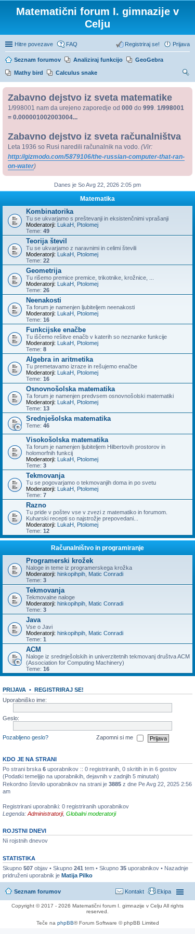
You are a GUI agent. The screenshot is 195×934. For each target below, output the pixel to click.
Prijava (14, 689)
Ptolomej (87, 225)
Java (33, 620)
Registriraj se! (59, 689)
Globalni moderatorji (91, 814)
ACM (33, 649)
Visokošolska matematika (67, 440)
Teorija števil (46, 241)
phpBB (65, 923)
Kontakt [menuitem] (134, 891)
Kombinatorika (49, 211)
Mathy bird (28, 73)
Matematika (97, 198)
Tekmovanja (45, 475)
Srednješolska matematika (68, 418)
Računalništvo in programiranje (97, 548)
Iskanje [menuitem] (186, 74)
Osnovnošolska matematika (70, 389)
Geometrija (43, 270)
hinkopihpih (71, 574)
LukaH (65, 225)
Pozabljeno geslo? (25, 738)
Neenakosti (43, 300)
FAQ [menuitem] (71, 44)
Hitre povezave (34, 44)
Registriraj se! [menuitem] (142, 44)
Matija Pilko (77, 875)
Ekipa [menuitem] (164, 891)
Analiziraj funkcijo (98, 60)
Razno (36, 505)
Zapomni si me (115, 738)
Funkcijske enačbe (56, 330)
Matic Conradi (105, 574)
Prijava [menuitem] (181, 44)
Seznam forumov (37, 891)
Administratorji (45, 814)
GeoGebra (149, 60)
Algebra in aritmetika (59, 359)
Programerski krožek (59, 561)
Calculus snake (76, 73)
